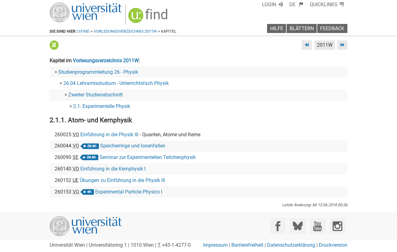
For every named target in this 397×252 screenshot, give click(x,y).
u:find (83, 31)
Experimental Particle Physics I (128, 192)
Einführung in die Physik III (109, 135)
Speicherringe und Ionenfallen (132, 146)
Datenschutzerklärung (291, 245)
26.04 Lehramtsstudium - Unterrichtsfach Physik (116, 83)
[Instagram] (337, 226)
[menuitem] (296, 4)
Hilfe (276, 28)
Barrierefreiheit (247, 245)
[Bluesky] (298, 226)
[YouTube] (317, 226)
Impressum (215, 245)
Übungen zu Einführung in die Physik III (122, 180)
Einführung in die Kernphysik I (112, 169)
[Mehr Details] (54, 45)
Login (269, 4)
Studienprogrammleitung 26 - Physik (98, 72)
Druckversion (333, 245)
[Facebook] (278, 226)
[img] (149, 18)
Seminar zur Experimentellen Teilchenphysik (148, 157)
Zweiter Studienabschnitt (95, 95)
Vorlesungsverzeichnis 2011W (125, 31)
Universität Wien (71, 5)
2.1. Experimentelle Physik (101, 106)
